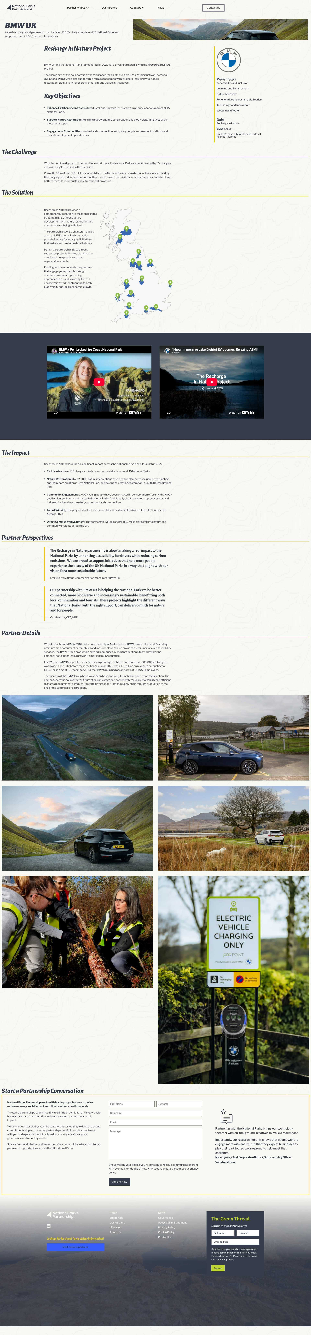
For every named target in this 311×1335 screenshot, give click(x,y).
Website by (295, 1330)
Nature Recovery (227, 94)
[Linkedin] (49, 1226)
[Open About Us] (143, 8)
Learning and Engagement (232, 88)
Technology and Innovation (233, 105)
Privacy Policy (166, 1227)
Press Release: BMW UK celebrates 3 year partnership (239, 135)
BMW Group (224, 128)
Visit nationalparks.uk (75, 1247)
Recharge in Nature (228, 123)
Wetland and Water (228, 110)
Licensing (115, 1227)
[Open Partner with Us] (87, 8)
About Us (115, 1232)
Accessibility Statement (172, 1222)
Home (113, 1212)
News (161, 1212)
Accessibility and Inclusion (232, 83)
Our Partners (117, 1222)
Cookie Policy (166, 1232)
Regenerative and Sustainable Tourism (240, 99)
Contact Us (164, 1237)
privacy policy (226, 1259)
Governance (165, 1217)
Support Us (116, 1217)
